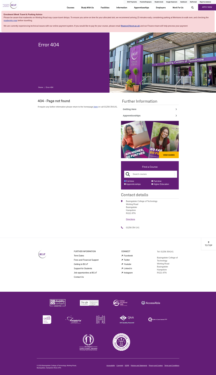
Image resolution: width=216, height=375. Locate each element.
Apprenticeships (141, 7)
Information (121, 7)
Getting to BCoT (81, 264)
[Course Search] (175, 174)
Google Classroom (171, 2)
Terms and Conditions (171, 365)
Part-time (158, 181)
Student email (159, 2)
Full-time (130, 181)
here (95, 107)
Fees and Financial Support (86, 260)
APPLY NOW (207, 7)
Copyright (119, 365)
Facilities (105, 7)
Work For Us (178, 7)
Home (40, 87)
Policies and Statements (139, 365)
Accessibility (110, 365)
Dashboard (183, 2)
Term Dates (79, 256)
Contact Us (79, 277)
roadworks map (10, 20)
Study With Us (87, 7)
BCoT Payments (132, 2)
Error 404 (49, 87)
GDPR (127, 365)
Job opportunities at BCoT (85, 273)
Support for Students (83, 268)
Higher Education (161, 184)
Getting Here (129, 109)
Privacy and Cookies (156, 365)
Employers (161, 7)
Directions (130, 219)
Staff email (193, 2)
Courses (70, 7)
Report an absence (205, 2)
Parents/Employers (146, 2)
